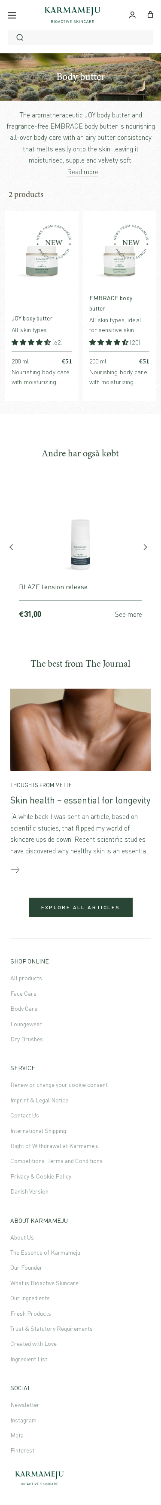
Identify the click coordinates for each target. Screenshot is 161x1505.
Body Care (23, 1008)
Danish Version (29, 1191)
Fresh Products (30, 1313)
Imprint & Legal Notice (39, 1100)
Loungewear (26, 1024)
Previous (14, 549)
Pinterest (22, 1450)
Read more (82, 171)
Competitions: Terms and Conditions (56, 1160)
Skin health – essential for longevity (80, 800)
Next (146, 549)
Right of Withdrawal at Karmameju (54, 1145)
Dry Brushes (26, 1039)
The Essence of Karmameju (45, 1252)
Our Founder (26, 1267)
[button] (32, 342)
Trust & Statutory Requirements (51, 1328)
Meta (17, 1435)
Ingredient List (28, 1359)
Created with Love (33, 1343)
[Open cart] (150, 13)
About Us (22, 1237)
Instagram (23, 1420)
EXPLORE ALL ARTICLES (80, 907)
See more (128, 614)
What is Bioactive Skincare (44, 1283)
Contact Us (24, 1115)
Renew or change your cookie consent (59, 1084)
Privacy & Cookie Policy (40, 1176)
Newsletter (24, 1404)
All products (26, 978)
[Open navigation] (12, 15)
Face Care (23, 993)
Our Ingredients (30, 1298)
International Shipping (38, 1130)
